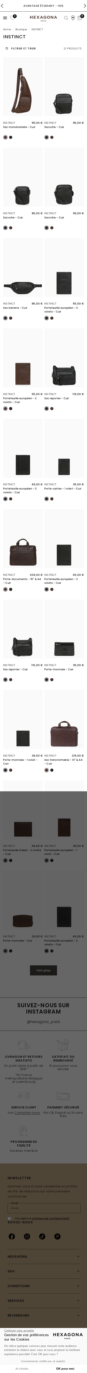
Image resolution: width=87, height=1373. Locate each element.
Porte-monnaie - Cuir (58, 669)
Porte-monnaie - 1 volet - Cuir (20, 761)
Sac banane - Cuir (15, 308)
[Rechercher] (66, 18)
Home (7, 29)
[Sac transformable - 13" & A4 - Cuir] (64, 719)
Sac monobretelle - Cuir (19, 127)
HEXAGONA (17, 1256)
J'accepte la (42, 1218)
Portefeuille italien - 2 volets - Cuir (22, 852)
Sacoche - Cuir (54, 127)
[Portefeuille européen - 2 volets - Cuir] (23, 357)
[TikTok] (42, 1236)
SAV (11, 1271)
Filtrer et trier (23, 48)
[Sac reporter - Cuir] (64, 357)
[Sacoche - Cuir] (64, 86)
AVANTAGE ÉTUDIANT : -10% (43, 6)
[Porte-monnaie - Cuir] (64, 629)
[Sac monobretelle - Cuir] (23, 86)
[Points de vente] (73, 18)
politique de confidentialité (50, 1218)
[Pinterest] (57, 1236)
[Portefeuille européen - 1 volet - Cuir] (64, 809)
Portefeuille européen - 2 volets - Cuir (20, 400)
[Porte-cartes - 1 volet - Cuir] (64, 448)
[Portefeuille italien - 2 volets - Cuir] (23, 809)
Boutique (21, 29)
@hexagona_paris (43, 1021)
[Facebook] (12, 1236)
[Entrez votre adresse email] (74, 1208)
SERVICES (16, 1300)
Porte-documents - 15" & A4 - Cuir (22, 581)
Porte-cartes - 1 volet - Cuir (62, 488)
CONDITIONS (19, 1286)
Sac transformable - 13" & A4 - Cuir (63, 761)
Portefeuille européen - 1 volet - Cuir (60, 852)
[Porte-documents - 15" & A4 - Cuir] (23, 538)
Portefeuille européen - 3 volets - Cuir (61, 309)
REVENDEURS (19, 1315)
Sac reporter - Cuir (56, 398)
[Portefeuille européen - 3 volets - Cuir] (64, 267)
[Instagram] (27, 1236)
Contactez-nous (27, 1113)
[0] (12, 18)
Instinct (9, 123)
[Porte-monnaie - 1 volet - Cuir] (23, 719)
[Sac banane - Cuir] (23, 267)
